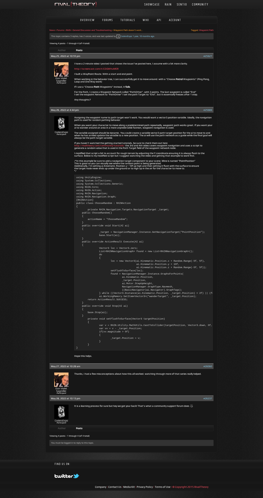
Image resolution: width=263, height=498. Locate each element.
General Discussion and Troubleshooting (92, 30)
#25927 (207, 56)
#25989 (207, 110)
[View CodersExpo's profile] (118, 36)
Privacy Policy (145, 486)
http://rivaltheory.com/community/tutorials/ (99, 145)
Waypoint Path (206, 30)
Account (175, 20)
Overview (87, 20)
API (159, 20)
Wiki (146, 20)
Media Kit (129, 486)
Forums (107, 20)
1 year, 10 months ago (143, 36)
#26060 (207, 366)
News (52, 30)
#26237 (207, 398)
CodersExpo (126, 36)
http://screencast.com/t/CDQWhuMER (96, 68)
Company (101, 486)
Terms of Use (163, 486)
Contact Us (115, 486)
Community (200, 4)
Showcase (152, 4)
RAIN (168, 4)
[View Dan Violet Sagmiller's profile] (61, 75)
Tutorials (127, 20)
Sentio (182, 4)
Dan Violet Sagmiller (61, 79)
